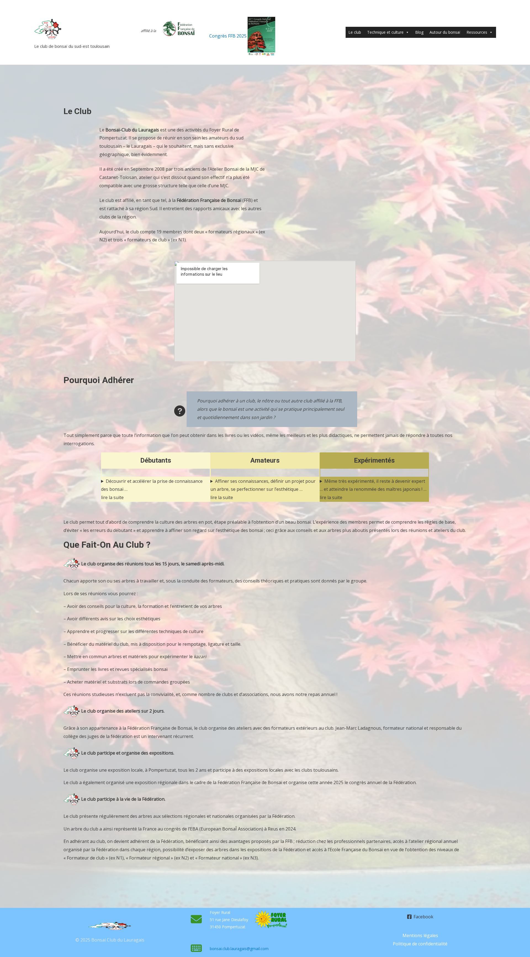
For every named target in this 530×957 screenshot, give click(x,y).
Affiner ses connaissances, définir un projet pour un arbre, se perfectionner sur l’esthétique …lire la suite (263, 489)
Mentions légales (420, 935)
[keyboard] (196, 948)
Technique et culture (385, 32)
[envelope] (196, 919)
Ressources (477, 32)
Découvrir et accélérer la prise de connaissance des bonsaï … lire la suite (152, 489)
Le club (354, 32)
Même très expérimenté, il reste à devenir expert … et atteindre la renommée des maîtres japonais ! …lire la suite (373, 489)
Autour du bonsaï (445, 32)
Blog (419, 32)
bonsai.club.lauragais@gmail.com (239, 948)
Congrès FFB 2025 (228, 36)
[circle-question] (180, 411)
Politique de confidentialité (420, 944)
